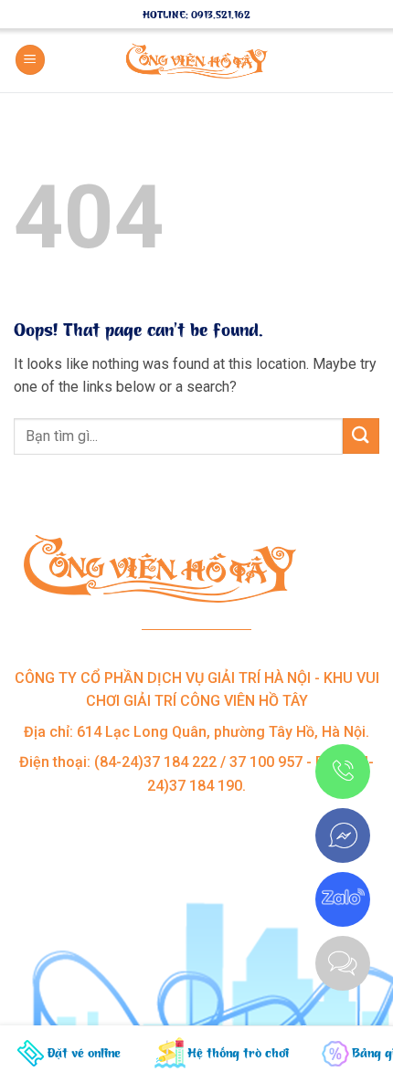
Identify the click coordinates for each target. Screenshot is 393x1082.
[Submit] (361, 436)
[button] (30, 60)
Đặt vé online (84, 1052)
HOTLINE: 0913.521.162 (196, 13)
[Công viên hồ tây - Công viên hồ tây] (197, 60)
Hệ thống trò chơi (238, 1052)
